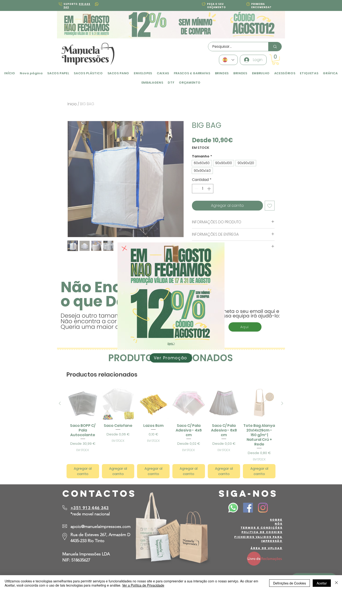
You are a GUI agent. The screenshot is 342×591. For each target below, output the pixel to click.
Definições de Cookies (289, 583)
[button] (124, 248)
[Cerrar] (336, 583)
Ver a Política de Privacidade (143, 585)
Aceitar (322, 583)
